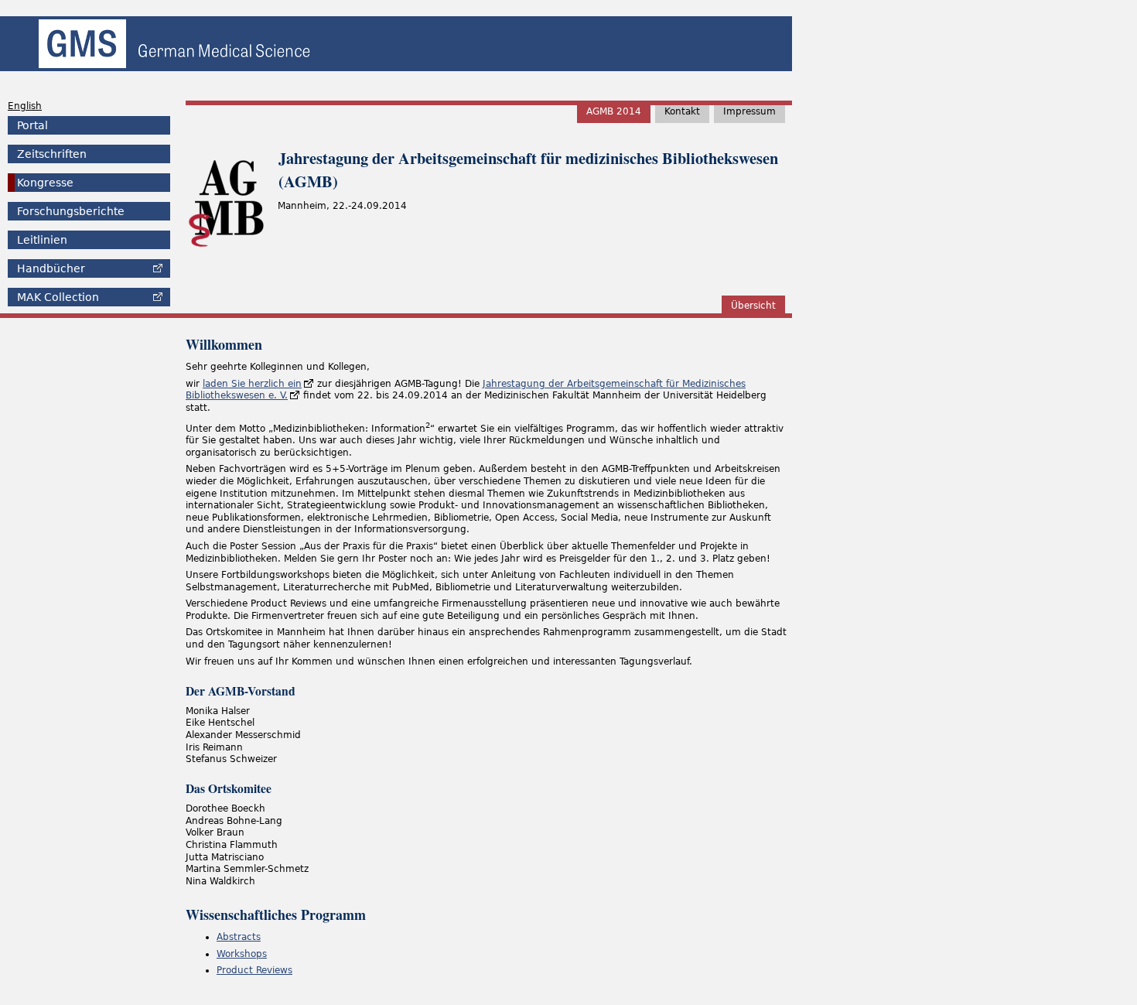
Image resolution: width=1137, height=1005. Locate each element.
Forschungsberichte (71, 211)
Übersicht (753, 305)
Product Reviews (254, 970)
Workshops (242, 954)
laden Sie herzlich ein (252, 383)
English (25, 106)
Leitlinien (42, 240)
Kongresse (45, 182)
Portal (32, 125)
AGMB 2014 (613, 111)
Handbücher (51, 268)
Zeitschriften (52, 154)
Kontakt (682, 111)
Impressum (749, 111)
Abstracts (239, 937)
